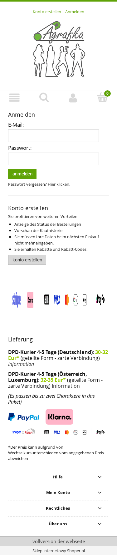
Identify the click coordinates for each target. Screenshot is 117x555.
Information (21, 364)
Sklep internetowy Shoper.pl (58, 550)
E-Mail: (16, 124)
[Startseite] (58, 48)
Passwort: (20, 147)
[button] (14, 97)
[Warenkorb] (102, 97)
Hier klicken (58, 184)
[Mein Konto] (73, 97)
